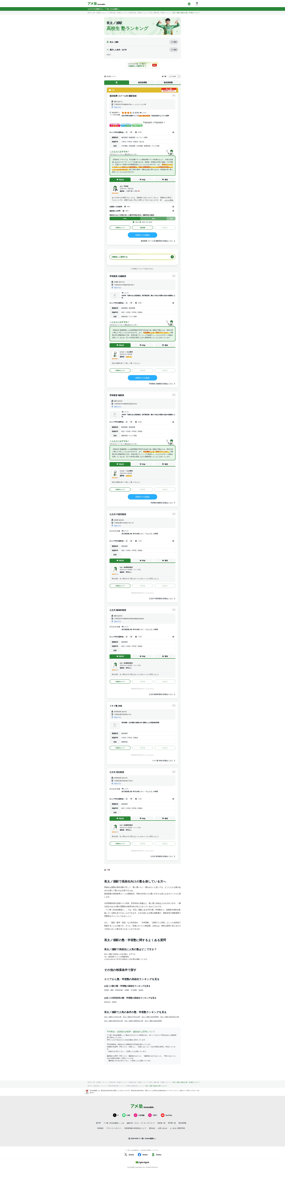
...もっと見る (168, 200)
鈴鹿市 (114, 1002)
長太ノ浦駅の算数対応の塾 (133, 1021)
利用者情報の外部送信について (135, 1128)
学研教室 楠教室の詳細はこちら (162, 503)
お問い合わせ (162, 1128)
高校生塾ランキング (100, 1086)
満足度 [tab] (121, 179)
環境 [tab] (166, 179)
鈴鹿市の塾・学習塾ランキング (138, 12)
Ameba (131, 1154)
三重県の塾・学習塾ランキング (118, 12)
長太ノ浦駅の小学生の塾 (112, 1017)
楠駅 (112, 990)
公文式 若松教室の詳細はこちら (162, 856)
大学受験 (141, 1115)
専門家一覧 (172, 1123)
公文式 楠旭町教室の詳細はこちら (161, 694)
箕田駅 (106, 990)
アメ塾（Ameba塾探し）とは (114, 1123)
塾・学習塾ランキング (100, 12)
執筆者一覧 (161, 1123)
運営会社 (152, 1128)
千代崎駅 (134, 990)
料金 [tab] (143, 179)
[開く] (173, 132)
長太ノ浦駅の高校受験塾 (150, 1017)
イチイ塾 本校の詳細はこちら (162, 760)
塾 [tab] (117, 82)
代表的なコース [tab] (120, 228)
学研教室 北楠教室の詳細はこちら (161, 384)
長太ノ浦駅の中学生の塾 (131, 1017)
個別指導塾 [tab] (142, 82)
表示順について (111, 76)
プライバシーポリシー (114, 1128)
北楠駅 (126, 990)
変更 (175, 42)
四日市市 (107, 1002)
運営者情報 (182, 1123)
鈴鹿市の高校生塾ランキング (135, 1086)
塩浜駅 (140, 990)
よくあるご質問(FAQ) (177, 1128)
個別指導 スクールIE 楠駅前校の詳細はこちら (157, 241)
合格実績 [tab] (142, 228)
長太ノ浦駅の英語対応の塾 (169, 1017)
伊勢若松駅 (119, 990)
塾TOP (90, 12)
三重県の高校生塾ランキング (116, 1086)
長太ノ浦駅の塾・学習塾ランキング (160, 12)
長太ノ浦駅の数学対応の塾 (113, 1021)
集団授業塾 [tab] (168, 82)
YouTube (168, 1115)
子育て (155, 1115)
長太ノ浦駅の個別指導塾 (153, 1021)
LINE (128, 1115)
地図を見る (117, 107)
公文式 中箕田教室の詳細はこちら (161, 598)
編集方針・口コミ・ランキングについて (141, 1123)
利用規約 (100, 1128)
